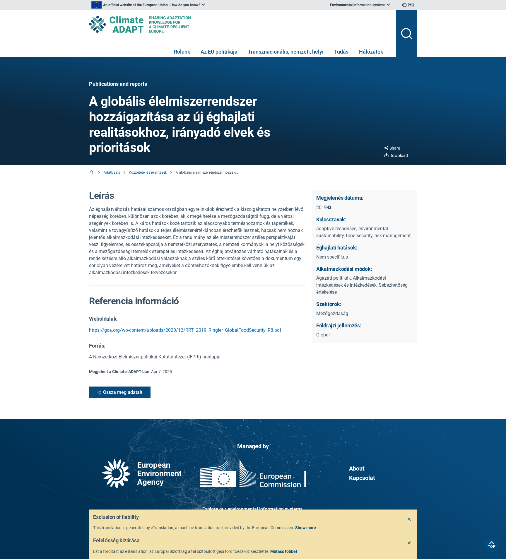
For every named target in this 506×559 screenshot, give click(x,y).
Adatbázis (112, 172)
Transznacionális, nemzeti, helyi (286, 52)
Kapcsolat (362, 477)
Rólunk (182, 52)
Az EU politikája (219, 52)
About (357, 468)
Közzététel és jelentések (148, 172)
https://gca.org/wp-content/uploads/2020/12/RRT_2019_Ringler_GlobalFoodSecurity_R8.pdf (185, 330)
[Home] (92, 173)
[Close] (409, 519)
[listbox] (148, 5)
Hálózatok (371, 52)
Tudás (341, 52)
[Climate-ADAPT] (240, 24)
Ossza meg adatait (122, 392)
